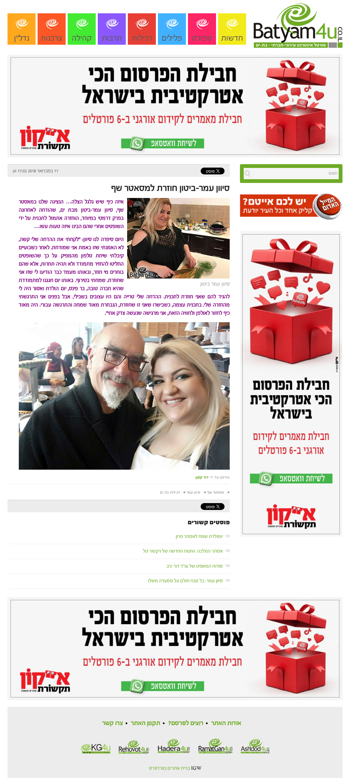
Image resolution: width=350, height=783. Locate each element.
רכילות (142, 38)
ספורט (202, 38)
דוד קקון (202, 477)
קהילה (82, 38)
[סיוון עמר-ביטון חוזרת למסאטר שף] (177, 238)
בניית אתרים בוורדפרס (169, 768)
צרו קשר (112, 723)
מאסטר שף (215, 492)
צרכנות (52, 38)
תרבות (112, 38)
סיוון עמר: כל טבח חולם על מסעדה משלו (185, 581)
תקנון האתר (145, 723)
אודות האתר (226, 723)
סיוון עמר (193, 492)
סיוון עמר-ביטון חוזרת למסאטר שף (170, 188)
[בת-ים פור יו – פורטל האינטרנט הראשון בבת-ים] (298, 23)
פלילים (172, 38)
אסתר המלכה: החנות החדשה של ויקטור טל (183, 551)
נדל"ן (21, 38)
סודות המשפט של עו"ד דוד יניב (194, 566)
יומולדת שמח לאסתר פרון (199, 536)
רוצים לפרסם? (185, 723)
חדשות (232, 38)
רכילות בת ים (170, 492)
